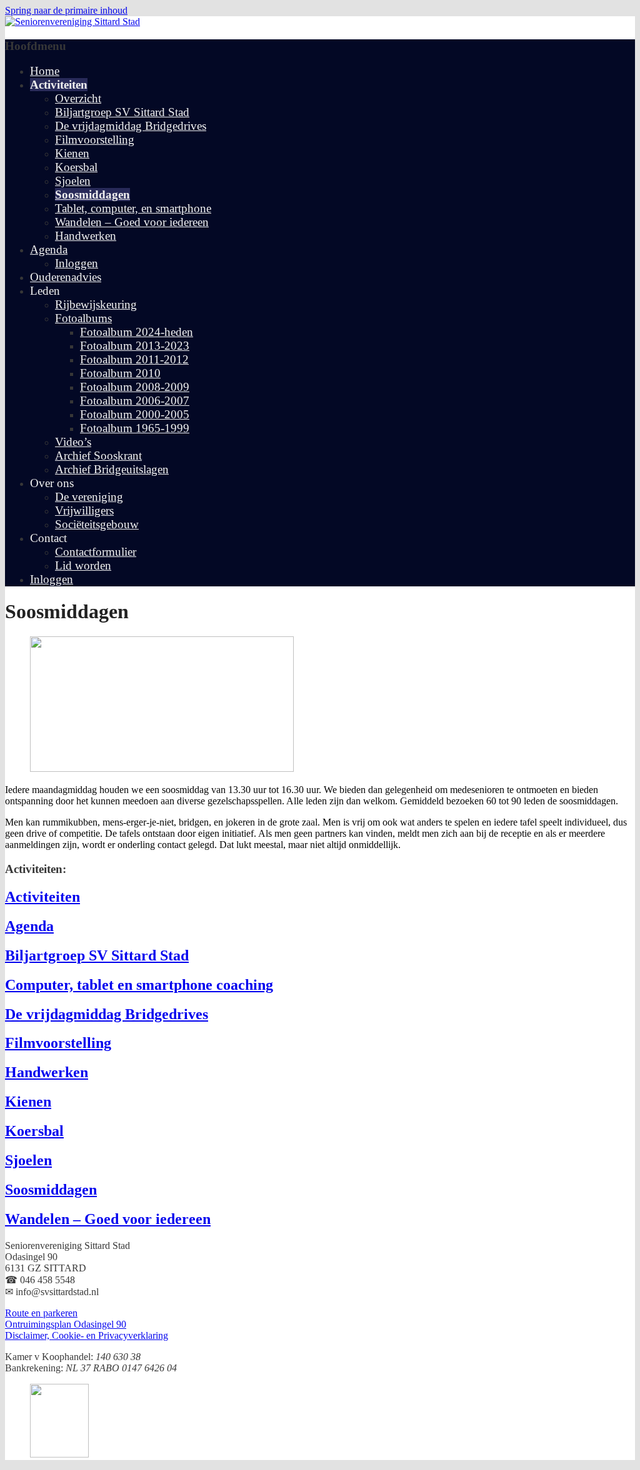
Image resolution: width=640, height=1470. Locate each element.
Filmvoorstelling (94, 139)
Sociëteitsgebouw (97, 524)
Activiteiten (42, 897)
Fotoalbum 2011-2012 (134, 359)
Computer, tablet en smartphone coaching (139, 985)
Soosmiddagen (92, 194)
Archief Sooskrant (98, 455)
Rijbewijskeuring (96, 304)
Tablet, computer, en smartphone (133, 208)
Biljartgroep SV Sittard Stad (122, 112)
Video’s (73, 441)
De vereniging (89, 496)
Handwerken (85, 235)
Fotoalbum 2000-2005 (134, 414)
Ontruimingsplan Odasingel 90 (65, 1324)
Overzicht (78, 98)
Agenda (49, 249)
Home (44, 70)
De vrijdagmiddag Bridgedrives (130, 125)
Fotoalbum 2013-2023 (134, 345)
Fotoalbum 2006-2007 (134, 400)
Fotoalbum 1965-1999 (134, 428)
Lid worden (83, 565)
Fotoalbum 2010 (120, 373)
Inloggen (76, 263)
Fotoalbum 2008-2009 (134, 386)
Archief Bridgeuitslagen (112, 469)
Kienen (72, 153)
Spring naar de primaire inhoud (66, 10)
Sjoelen (73, 180)
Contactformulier (95, 551)
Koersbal (76, 167)
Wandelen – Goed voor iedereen (132, 222)
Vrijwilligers (84, 510)
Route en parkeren (41, 1313)
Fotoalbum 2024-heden (136, 331)
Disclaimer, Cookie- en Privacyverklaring (86, 1335)
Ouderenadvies (65, 277)
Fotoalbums (83, 318)
